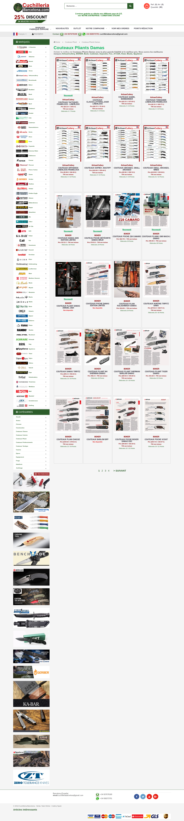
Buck (86, 54)
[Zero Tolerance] (31, 778)
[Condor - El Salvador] (31, 502)
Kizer (123, 54)
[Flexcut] (31, 540)
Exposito (104, 54)
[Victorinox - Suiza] (31, 480)
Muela (129, 54)
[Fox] (31, 656)
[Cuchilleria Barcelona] (31, 7)
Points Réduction (143, 28)
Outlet (77, 28)
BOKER (79, 54)
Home (58, 42)
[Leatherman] (31, 721)
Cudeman (94, 54)
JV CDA (116, 54)
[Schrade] (31, 741)
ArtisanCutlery (68, 54)
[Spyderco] (31, 759)
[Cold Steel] (31, 618)
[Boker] (31, 577)
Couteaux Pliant (71, 42)
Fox (110, 54)
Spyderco (137, 54)
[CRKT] (31, 639)
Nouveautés (62, 28)
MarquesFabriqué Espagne (39, 28)
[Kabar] (31, 694)
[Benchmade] (31, 558)
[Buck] (31, 596)
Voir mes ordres (120, 28)
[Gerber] (31, 672)
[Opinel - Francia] (31, 522)
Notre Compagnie (95, 28)
